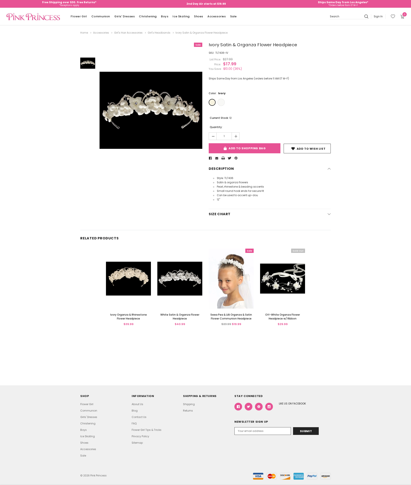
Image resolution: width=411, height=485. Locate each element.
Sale (233, 16)
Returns (188, 410)
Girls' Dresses (124, 16)
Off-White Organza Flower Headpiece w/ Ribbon (282, 316)
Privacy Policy (140, 436)
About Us (137, 404)
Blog (135, 410)
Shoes (198, 16)
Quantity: (216, 127)
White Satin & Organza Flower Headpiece (179, 316)
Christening (148, 16)
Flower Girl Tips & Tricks (146, 430)
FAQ (134, 423)
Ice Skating (181, 16)
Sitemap (137, 443)
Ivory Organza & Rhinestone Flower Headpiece (128, 316)
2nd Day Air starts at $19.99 (206, 4)
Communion (100, 16)
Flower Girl (79, 16)
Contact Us (139, 417)
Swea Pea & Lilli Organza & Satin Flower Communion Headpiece (231, 316)
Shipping (189, 404)
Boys (164, 16)
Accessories (216, 16)
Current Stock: (221, 118)
